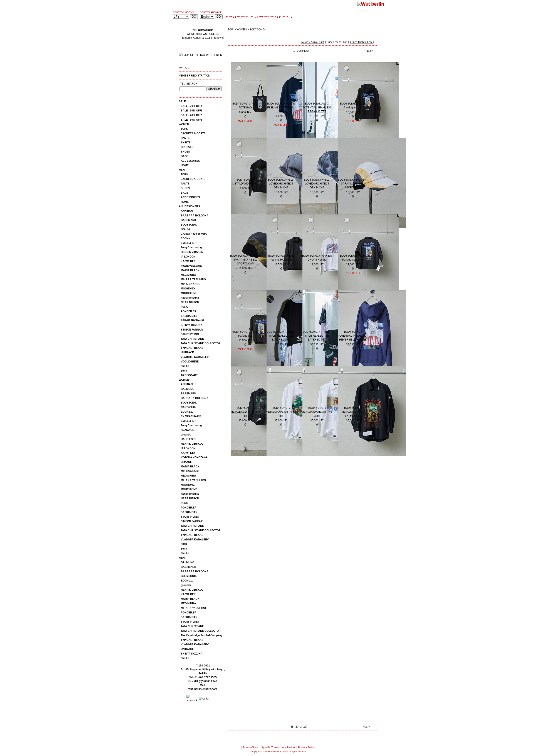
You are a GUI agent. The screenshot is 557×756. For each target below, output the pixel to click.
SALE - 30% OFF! (191, 110)
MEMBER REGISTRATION (194, 75)
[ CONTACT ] (285, 16)
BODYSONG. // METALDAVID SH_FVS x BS (245, 411)
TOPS (184, 128)
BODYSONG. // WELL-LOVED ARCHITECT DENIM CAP (281, 183)
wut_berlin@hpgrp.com (202, 689)
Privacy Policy (306, 747)
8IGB (184, 544)
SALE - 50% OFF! (191, 119)
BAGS (184, 156)
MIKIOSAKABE (190, 471)
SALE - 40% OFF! (191, 115)
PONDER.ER (188, 311)
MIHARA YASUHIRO (193, 279)
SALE (182, 101)
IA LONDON (188, 256)
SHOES (185, 151)
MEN (182, 169)
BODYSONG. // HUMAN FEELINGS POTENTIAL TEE (281, 107)
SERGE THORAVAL (193, 320)
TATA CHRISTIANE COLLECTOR (201, 343)
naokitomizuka (190, 297)
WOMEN (184, 124)
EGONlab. (187, 238)
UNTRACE (187, 352)
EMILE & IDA (188, 242)
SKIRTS (185, 142)
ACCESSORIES (190, 160)
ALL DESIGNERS (189, 206)
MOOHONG (188, 288)
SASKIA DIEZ (189, 315)
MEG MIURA (188, 274)
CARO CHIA (188, 407)
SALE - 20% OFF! (191, 106)
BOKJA (185, 229)
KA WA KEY (188, 261)
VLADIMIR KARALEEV (195, 357)
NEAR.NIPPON (190, 302)
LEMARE (186, 462)
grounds (186, 434)
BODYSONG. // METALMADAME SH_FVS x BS (317, 411)
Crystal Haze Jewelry (194, 233)
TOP (230, 29)
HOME (185, 165)
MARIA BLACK (190, 270)
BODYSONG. (189, 224)
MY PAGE (184, 68)
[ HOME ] (229, 16)
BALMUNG (187, 388)
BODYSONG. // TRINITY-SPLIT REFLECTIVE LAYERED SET (281, 335)
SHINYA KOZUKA (192, 325)
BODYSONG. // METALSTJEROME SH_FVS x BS (353, 411)
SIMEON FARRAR (192, 329)
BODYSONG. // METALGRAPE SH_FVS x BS (281, 411)
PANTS (185, 138)
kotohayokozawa (191, 265)
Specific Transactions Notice (278, 747)
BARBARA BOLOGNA (194, 215)
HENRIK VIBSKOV (192, 252)
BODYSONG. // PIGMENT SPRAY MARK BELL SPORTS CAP (353, 183)
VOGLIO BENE (190, 361)
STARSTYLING (190, 334)
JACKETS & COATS (193, 133)
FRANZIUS (187, 430)
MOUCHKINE (189, 293)
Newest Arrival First (312, 42)
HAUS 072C (188, 439)
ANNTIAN (187, 211)
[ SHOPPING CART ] (245, 16)
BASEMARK (188, 220)
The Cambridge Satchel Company (201, 635)
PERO (184, 306)
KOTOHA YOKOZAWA (194, 457)
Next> (369, 50)
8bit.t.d (185, 366)
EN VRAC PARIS (191, 416)
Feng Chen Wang (191, 247)
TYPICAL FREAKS (192, 347)
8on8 (184, 370)
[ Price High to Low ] (362, 42)
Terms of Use (250, 747)
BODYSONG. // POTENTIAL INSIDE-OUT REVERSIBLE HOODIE (353, 335)
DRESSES (187, 147)
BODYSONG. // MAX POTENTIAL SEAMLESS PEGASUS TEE (317, 107)
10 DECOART (189, 375)
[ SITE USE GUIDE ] (267, 16)
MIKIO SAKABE (190, 284)
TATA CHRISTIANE (192, 338)
